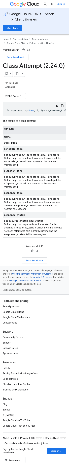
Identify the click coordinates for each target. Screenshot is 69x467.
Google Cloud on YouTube (16, 420)
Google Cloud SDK (23, 14)
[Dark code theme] (57, 106)
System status (10, 353)
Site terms (36, 438)
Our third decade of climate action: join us (26, 443)
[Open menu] (5, 4)
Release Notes (10, 348)
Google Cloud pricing (13, 312)
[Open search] (45, 4)
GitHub (6, 368)
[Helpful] (23, 49)
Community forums (13, 337)
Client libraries (26, 19)
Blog (5, 404)
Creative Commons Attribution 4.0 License (32, 274)
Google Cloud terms (55, 438)
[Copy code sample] (62, 106)
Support (7, 342)
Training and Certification (16, 389)
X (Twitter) (8, 415)
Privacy (24, 438)
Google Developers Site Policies (25, 280)
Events (6, 409)
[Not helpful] (28, 49)
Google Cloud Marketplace (16, 317)
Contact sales (10, 322)
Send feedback (15, 57)
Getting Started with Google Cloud (20, 373)
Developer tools (40, 39)
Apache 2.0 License (42, 277)
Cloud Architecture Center (16, 384)
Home (6, 39)
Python (48, 14)
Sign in (61, 4)
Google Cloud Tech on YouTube (19, 425)
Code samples (10, 379)
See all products (11, 306)
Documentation (20, 39)
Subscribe (56, 450)
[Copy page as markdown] (17, 74)
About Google (10, 438)
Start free (12, 27)
